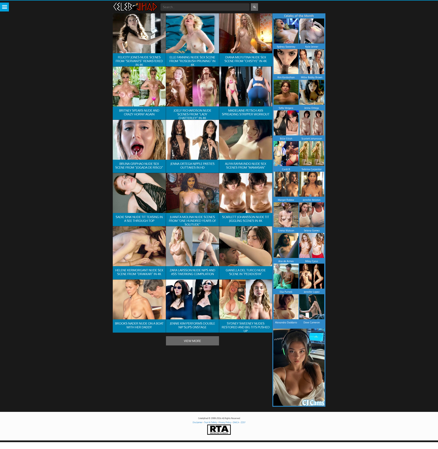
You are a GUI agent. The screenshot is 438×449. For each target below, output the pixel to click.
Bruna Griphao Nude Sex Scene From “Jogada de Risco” (139, 165)
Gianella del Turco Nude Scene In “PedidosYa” (246, 272)
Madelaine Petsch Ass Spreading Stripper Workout (245, 112)
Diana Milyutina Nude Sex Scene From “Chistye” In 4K (245, 59)
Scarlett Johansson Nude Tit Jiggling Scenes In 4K (245, 219)
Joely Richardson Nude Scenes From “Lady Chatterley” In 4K (192, 114)
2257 (243, 422)
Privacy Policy (225, 422)
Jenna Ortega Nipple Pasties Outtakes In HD (192, 165)
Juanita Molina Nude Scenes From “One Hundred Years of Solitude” (192, 220)
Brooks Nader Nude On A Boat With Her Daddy (139, 325)
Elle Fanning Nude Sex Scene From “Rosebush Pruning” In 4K (192, 61)
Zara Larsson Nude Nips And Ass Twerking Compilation (192, 272)
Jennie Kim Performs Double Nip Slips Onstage (192, 325)
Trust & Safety (210, 422)
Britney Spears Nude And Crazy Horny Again (139, 112)
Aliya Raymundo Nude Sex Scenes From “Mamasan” (245, 165)
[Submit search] (254, 7)
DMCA (236, 422)
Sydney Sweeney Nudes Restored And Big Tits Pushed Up (246, 327)
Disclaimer (197, 422)
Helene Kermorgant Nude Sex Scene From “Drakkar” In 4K (139, 272)
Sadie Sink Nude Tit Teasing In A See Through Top (139, 219)
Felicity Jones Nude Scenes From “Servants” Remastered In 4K (139, 61)
